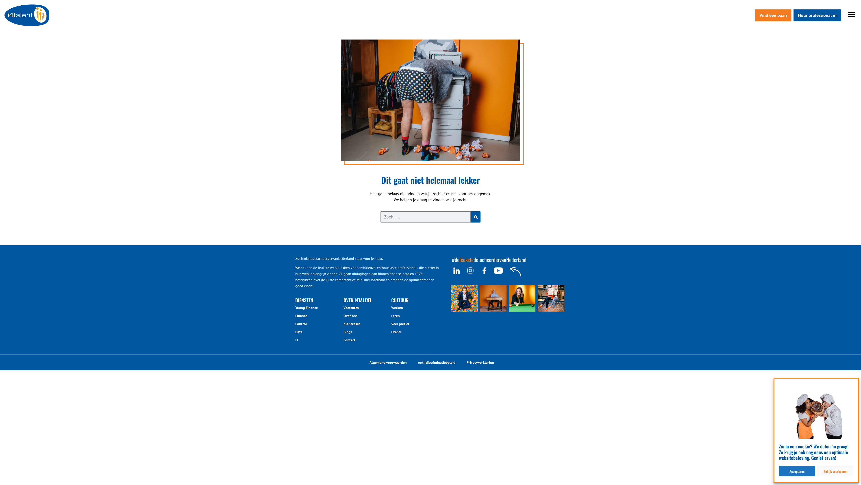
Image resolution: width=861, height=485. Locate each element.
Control (301, 324)
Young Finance (306, 307)
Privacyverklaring (480, 362)
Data (298, 332)
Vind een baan (773, 15)
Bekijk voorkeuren (835, 471)
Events (396, 332)
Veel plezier (400, 324)
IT (296, 340)
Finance (301, 315)
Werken (397, 307)
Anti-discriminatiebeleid (436, 362)
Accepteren (796, 471)
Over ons (350, 315)
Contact (349, 340)
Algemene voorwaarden (388, 362)
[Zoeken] (476, 217)
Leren (395, 315)
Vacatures (351, 307)
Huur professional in (817, 15)
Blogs (348, 332)
